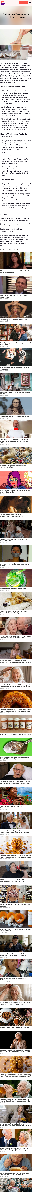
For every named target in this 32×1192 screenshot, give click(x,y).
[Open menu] (30, 2)
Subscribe (23, 3)
